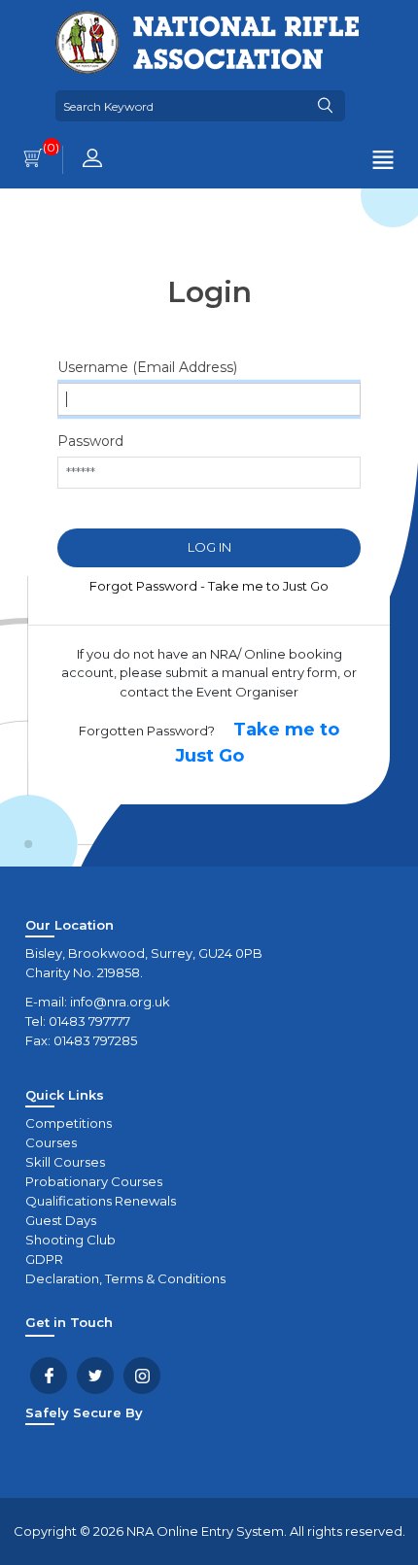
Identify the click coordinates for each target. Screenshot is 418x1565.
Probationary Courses (93, 1181)
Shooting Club (70, 1239)
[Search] (325, 105)
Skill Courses (65, 1162)
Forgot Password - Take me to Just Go (209, 586)
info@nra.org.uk (120, 1001)
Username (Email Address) (147, 367)
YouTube (141, 1375)
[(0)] (33, 160)
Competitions (68, 1123)
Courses (51, 1142)
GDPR (44, 1259)
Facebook (48, 1375)
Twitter (95, 1375)
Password (90, 441)
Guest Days (60, 1220)
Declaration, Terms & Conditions (125, 1278)
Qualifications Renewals (100, 1200)
